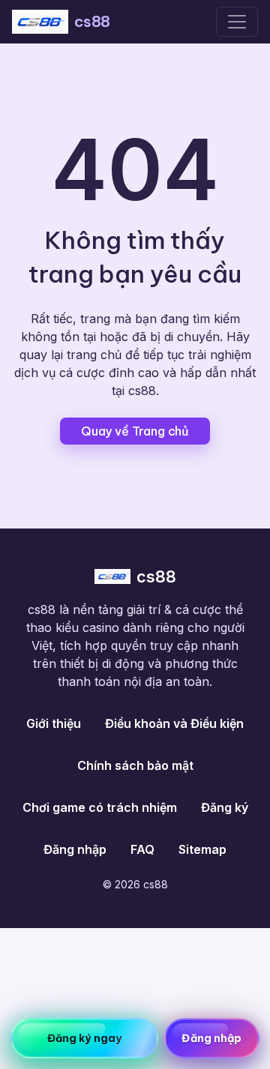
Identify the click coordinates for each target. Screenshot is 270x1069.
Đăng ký (224, 807)
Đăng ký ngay (84, 1038)
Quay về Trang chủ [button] (135, 431)
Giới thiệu (53, 723)
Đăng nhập (75, 849)
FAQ (142, 849)
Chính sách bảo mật (135, 765)
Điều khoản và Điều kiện (174, 723)
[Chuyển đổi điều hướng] (237, 22)
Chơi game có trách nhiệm (99, 807)
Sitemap (202, 849)
